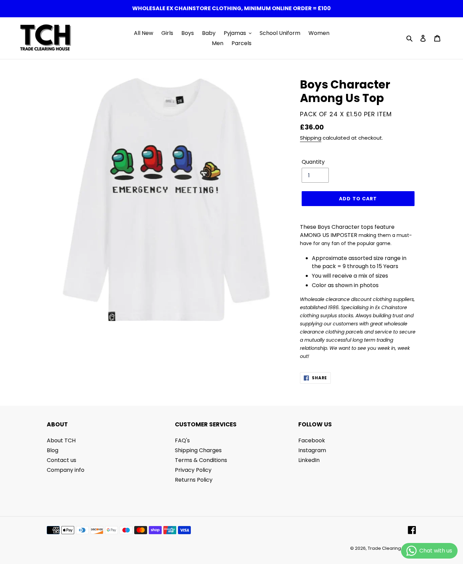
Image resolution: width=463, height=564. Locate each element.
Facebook (311, 440)
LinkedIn (309, 460)
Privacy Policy (193, 470)
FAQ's (182, 440)
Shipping (310, 137)
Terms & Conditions (201, 460)
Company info (65, 470)
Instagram (312, 450)
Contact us (61, 460)
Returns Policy (194, 480)
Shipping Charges (198, 450)
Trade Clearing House (392, 548)
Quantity (313, 162)
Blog (52, 450)
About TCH (61, 440)
